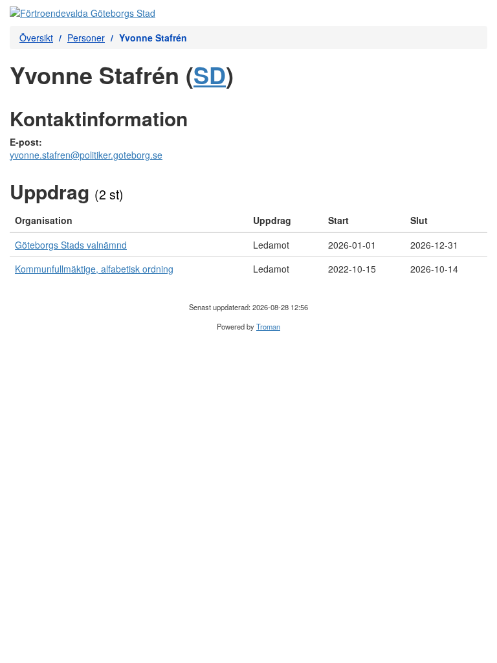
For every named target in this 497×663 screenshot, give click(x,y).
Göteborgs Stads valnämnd (71, 244)
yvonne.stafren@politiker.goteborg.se (86, 154)
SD (209, 74)
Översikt (36, 37)
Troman (268, 326)
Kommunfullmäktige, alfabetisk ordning (94, 268)
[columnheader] (129, 220)
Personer (86, 37)
